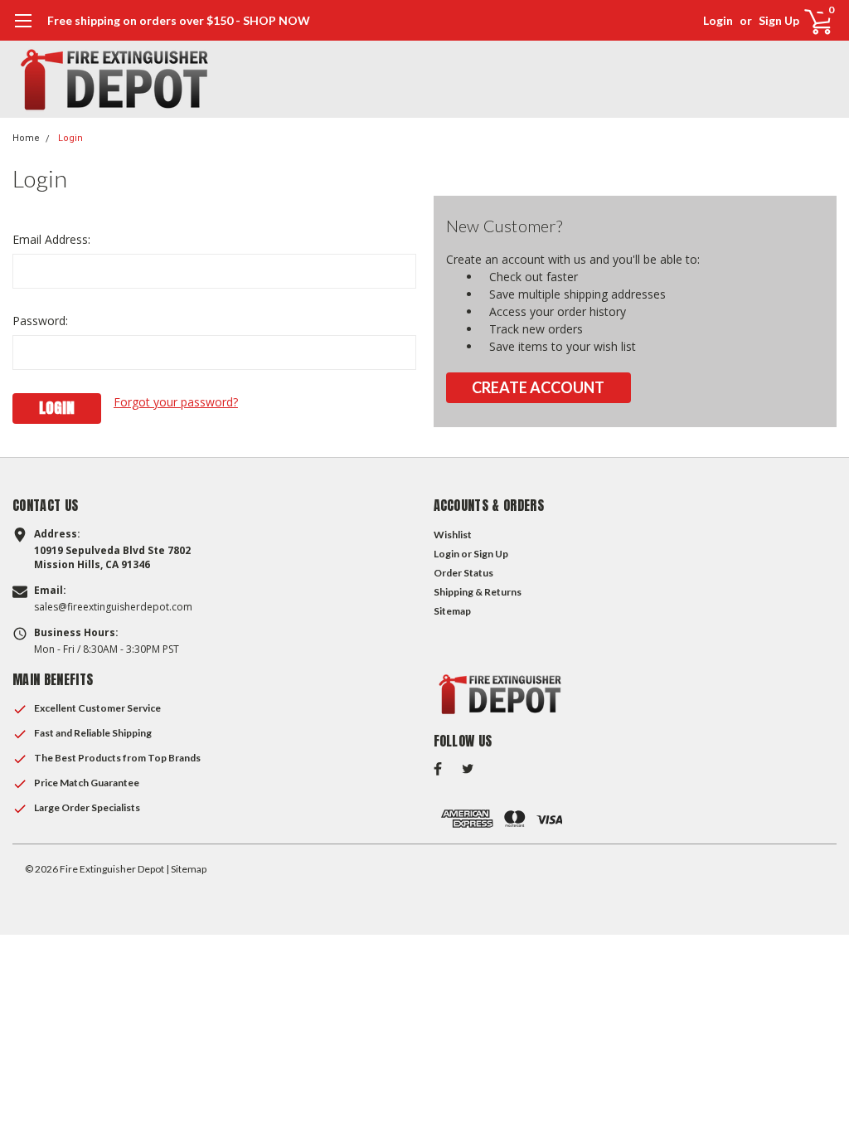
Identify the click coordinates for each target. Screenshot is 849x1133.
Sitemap (452, 611)
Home (26, 138)
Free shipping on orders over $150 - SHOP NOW (178, 20)
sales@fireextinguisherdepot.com (113, 607)
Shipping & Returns (478, 592)
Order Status (463, 572)
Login (718, 20)
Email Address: (51, 239)
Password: (40, 320)
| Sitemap (186, 869)
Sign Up (779, 20)
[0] (811, 20)
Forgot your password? (176, 402)
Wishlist (453, 534)
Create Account (538, 387)
